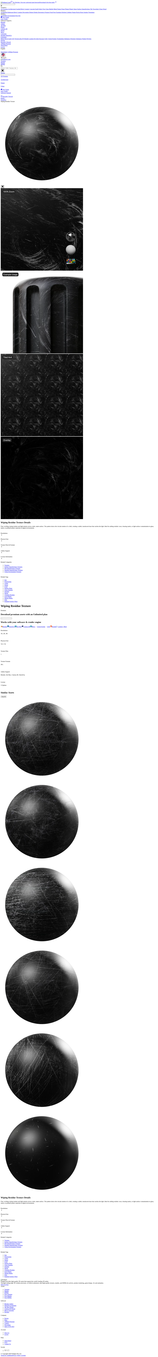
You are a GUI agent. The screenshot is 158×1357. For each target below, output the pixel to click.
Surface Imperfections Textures (13, 567)
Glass (47, 9)
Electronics (41, 12)
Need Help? (4, 45)
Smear (6, 585)
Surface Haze (8, 588)
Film (5, 600)
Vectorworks (18, 39)
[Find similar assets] (2, 186)
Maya (3, 33)
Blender (3, 23)
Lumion (31, 39)
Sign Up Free (5, 1284)
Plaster (67, 9)
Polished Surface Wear (10, 601)
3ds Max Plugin (9, 1307)
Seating (86, 12)
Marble (51, 9)
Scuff (5, 586)
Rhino (3, 39)
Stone (75, 9)
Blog (5, 1320)
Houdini (3, 35)
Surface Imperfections (83, 9)
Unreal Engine (52, 39)
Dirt (5, 580)
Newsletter (7, 1325)
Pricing (3, 40)
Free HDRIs (8, 1297)
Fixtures (47, 12)
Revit (6, 39)
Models (3, 62)
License (23, 1355)
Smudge (6, 591)
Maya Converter (9, 1310)
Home (3, 98)
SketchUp (6, 36)
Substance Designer (70, 39)
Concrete (32, 9)
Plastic (71, 9)
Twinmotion (60, 39)
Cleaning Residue (9, 595)
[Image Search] (2, 70)
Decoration (25, 12)
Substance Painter (81, 39)
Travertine (96, 9)
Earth (37, 9)
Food (51, 12)
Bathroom (11, 12)
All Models (4, 12)
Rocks (78, 12)
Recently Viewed (6, 42)
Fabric (41, 9)
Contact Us (7, 1344)
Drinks (36, 12)
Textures (3, 61)
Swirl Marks (8, 596)
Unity (46, 39)
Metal (55, 9)
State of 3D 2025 (9, 1326)
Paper (63, 9)
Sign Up (6, 1333)
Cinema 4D (4, 29)
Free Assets (5, 17)
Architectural (12, 9)
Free (44, 9)
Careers (6, 1323)
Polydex (89, 39)
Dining (31, 12)
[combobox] (79, 68)
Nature (59, 9)
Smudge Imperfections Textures (13, 570)
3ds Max (3, 26)
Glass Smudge (8, 590)
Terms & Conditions (6, 1355)
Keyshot (36, 39)
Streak (6, 593)
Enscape (41, 39)
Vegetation (91, 12)
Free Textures (8, 1294)
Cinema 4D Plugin (9, 1309)
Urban (101, 9)
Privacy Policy (16, 1355)
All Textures (4, 9)
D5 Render (25, 39)
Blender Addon (8, 1304)
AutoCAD (11, 39)
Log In (3, 47)
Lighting (69, 12)
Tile (91, 9)
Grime (6, 583)
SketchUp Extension (10, 1305)
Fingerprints (7, 581)
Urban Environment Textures (12, 572)
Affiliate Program (6, 44)
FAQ (5, 1342)
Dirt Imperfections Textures (12, 568)
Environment (11, 15)
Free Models (8, 1296)
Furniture (59, 12)
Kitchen (64, 12)
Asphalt (18, 9)
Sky (19, 15)
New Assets (4, 19)
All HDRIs (4, 15)
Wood (104, 9)
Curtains (19, 12)
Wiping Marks (8, 598)
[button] (79, 6)
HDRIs (3, 64)
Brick (22, 9)
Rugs (82, 12)
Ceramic (27, 9)
